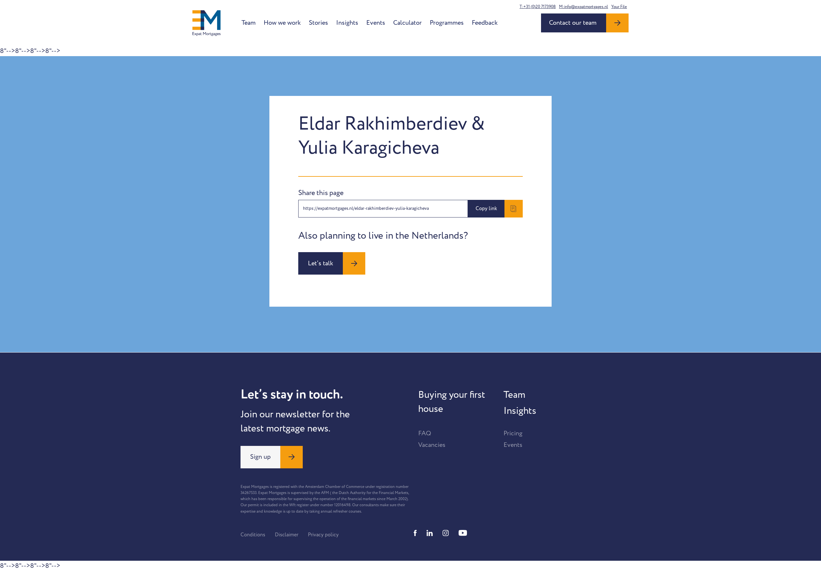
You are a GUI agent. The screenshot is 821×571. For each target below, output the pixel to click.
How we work (282, 22)
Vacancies (431, 444)
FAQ (424, 433)
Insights (347, 22)
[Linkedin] (430, 533)
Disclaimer (286, 534)
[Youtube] (463, 533)
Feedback (485, 22)
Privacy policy (323, 534)
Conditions (253, 534)
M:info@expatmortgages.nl (583, 7)
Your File (619, 7)
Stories (318, 22)
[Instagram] (446, 533)
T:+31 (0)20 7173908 (538, 7)
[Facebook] (415, 533)
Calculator (407, 22)
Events (375, 22)
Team (248, 22)
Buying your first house (451, 402)
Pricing (513, 433)
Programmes (447, 22)
